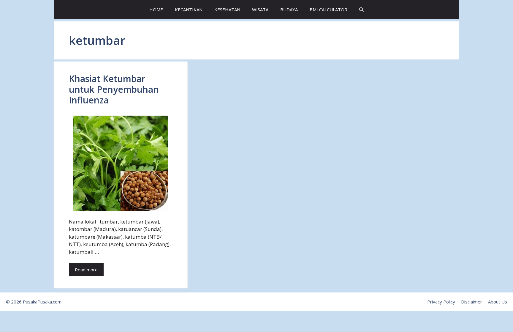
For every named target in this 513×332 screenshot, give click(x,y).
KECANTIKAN (188, 9)
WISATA (260, 9)
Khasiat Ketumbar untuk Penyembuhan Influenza (114, 89)
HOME (156, 9)
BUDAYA (289, 9)
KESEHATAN (227, 9)
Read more (86, 270)
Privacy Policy (441, 302)
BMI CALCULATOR (328, 9)
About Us (497, 302)
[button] (361, 9)
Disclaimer (471, 302)
